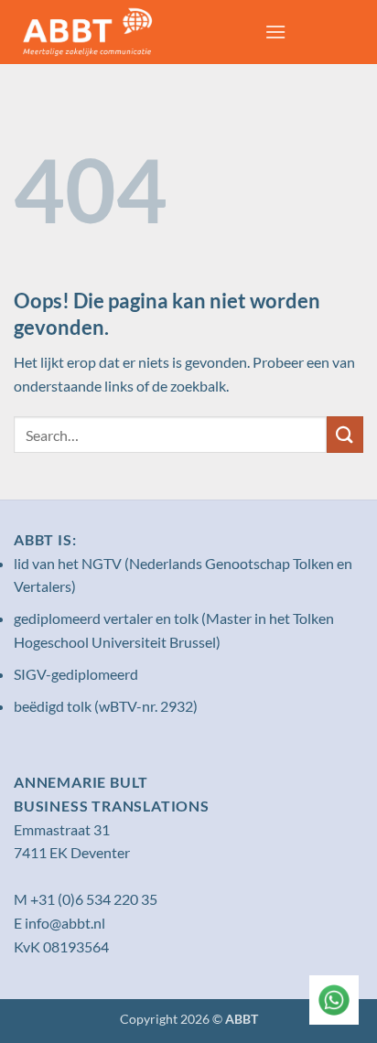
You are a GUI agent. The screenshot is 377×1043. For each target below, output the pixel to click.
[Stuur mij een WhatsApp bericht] (334, 1000)
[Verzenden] (345, 434)
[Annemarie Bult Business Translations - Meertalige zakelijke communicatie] (132, 32)
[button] (275, 31)
